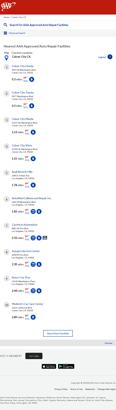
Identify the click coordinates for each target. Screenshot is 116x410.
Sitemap (108, 343)
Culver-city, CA (18, 17)
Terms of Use (76, 389)
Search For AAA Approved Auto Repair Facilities (39, 25)
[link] (58, 75)
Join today (34, 356)
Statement (90, 389)
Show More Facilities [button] (58, 333)
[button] (110, 56)
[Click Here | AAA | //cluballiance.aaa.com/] (8, 9)
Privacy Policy (61, 389)
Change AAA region (106, 389)
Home (6, 17)
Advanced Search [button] (17, 33)
